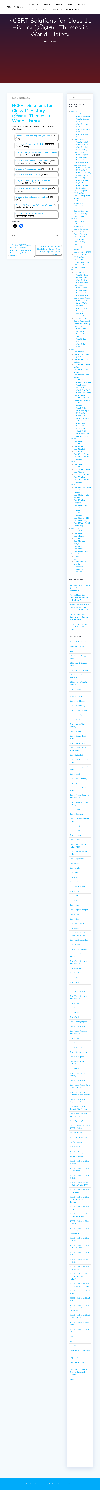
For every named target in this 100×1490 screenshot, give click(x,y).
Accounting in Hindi (81, 561)
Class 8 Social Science (81, 454)
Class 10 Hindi (79, 326)
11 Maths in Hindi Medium (79, 642)
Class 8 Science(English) (78, 1022)
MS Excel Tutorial (76, 1133)
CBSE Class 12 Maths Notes (79, 670)
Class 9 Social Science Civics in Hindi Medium (82, 425)
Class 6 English (75, 914)
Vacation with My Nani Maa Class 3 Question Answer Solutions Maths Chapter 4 (79, 607)
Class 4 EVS (78, 546)
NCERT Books (75, 1147)
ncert (16, 7)
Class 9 (69, 4)
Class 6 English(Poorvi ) (82, 487)
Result (72, 1341)
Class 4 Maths (74, 882)
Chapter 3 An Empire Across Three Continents (36, 152)
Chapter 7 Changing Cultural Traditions (33, 180)
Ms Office (77, 564)
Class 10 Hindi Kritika (77, 701)
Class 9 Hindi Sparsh (83, 382)
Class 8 (80, 4)
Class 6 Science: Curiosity (79, 949)
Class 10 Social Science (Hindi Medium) (81, 310)
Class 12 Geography (76, 826)
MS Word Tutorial (76, 1142)
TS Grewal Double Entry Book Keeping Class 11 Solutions (78, 1372)
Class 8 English (79, 444)
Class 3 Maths (74, 863)
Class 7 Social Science (81, 474)
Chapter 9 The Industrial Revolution (31, 197)
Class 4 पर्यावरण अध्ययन (81, 551)
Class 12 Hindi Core (81, 211)
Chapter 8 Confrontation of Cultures (31, 188)
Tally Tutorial (74, 1358)
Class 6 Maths (74, 928)
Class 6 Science (75, 945)
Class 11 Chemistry (80, 234)
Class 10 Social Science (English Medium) (82, 303)
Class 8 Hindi (78, 441)
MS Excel (79, 567)
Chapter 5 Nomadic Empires (28, 169)
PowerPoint (80, 569)
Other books (71, 10)
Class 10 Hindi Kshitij (77, 706)
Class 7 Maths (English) (82, 469)
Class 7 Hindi (78, 464)
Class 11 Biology (79, 242)
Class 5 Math (74, 905)
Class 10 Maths (79, 285)
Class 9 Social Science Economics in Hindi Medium (83, 433)
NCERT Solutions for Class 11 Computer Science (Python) (79, 1199)
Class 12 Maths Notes (83, 116)
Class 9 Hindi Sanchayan (78, 1052)
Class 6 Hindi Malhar (81, 505)
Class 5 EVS (78, 538)
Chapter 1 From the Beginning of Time (32, 135)
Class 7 (32, 10)
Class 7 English (79, 467)
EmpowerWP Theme (66, 1484)
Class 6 (44, 10)
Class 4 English (75, 868)
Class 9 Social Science (77, 1080)
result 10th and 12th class (78, 1346)
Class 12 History (79, 216)
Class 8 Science (79, 451)
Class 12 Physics (79, 152)
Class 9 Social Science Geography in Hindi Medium (83, 418)
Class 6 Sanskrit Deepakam (79, 940)
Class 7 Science (79, 472)
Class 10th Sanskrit (80, 318)
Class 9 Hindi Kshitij (83, 393)
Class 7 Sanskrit (79, 477)
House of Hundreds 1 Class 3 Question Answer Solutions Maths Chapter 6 (80, 587)
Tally (75, 559)
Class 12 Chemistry (80, 165)
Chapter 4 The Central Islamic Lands (31, 160)
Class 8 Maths (78, 446)
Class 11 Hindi (79, 265)
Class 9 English (79, 352)
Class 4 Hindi (78, 549)
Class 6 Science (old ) (81, 518)
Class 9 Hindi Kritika (83, 390)
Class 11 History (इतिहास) (21, 98)
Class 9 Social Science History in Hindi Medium (82, 410)
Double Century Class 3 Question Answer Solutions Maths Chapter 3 (79, 617)
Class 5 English (79, 536)
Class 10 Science (79, 272)
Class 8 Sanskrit (79, 449)
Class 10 (57, 4)
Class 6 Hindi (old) (80, 521)
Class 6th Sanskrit (76, 968)
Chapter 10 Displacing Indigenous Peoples (34, 205)
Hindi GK (77, 556)
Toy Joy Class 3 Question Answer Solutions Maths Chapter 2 (78, 626)
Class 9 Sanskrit (79, 395)
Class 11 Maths (79, 231)
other (71, 1336)
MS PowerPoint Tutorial (78, 1137)
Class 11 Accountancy (81, 229)
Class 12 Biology (79, 178)
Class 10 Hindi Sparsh (77, 715)
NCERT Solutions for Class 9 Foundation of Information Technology (80, 1307)
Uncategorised (74, 1379)
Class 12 (32, 4)
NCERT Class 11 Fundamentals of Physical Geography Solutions (78, 1153)
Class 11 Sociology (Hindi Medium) (80, 246)
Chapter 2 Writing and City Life (29, 144)
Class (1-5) (56, 10)
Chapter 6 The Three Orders (27, 174)
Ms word (79, 572)
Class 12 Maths (79, 139)
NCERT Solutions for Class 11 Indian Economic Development (79, 1230)
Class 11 (45, 4)
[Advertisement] (50, 63)
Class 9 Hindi (78, 380)
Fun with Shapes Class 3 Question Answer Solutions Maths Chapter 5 (79, 597)
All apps (72, 651)
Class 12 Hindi (75, 830)
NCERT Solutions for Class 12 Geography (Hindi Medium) (79, 1276)
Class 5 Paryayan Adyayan (79, 910)
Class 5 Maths (78, 531)
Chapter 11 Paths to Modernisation (30, 213)
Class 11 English (79, 267)
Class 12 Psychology (81, 214)
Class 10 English (79, 316)
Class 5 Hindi (78, 533)
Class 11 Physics (79, 221)
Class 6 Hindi (74, 919)
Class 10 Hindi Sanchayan (79, 710)
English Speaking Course (78, 1121)
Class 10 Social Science (82, 298)
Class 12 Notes (79, 114)
